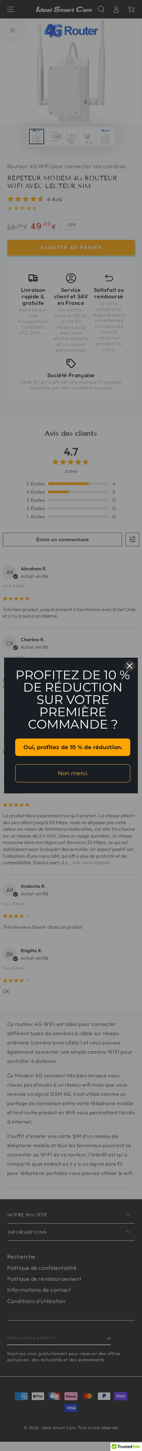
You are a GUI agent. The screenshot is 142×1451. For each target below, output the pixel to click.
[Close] (129, 666)
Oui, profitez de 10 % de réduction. (72, 747)
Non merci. (73, 773)
